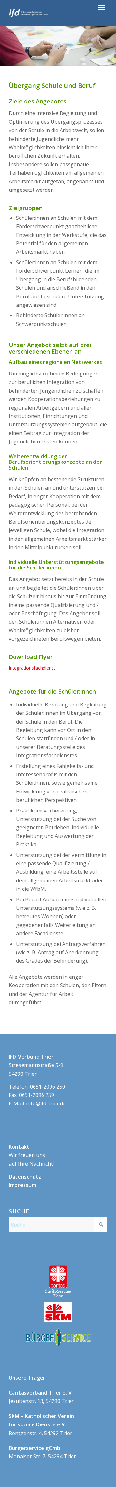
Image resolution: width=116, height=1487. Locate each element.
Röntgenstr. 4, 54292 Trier (41, 1425)
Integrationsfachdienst (32, 668)
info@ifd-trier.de (46, 1103)
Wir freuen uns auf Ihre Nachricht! (31, 1155)
